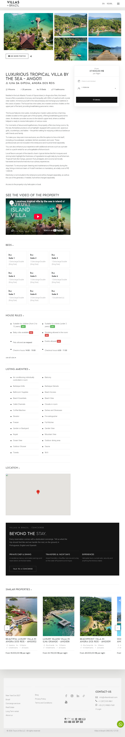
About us (9, 715)
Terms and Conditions (43, 703)
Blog (37, 695)
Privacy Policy (40, 699)
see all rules (10, 358)
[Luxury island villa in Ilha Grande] (58, 616)
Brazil (8, 700)
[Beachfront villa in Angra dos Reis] (95, 616)
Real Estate (10, 707)
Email (97, 100)
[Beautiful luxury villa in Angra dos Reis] (21, 616)
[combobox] (99, 88)
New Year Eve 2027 (13, 695)
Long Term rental (12, 711)
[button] (38, 243)
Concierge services (13, 703)
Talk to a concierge (23, 569)
